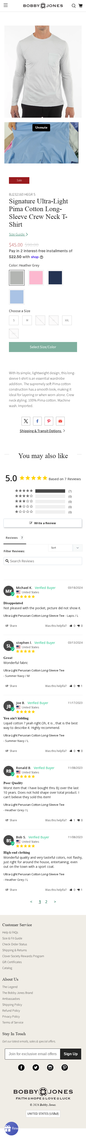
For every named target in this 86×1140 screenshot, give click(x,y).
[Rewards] (11, 1128)
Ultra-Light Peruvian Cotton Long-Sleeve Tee (33, 616)
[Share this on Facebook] (37, 421)
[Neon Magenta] (36, 277)
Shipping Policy (12, 1005)
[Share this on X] (26, 421)
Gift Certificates (12, 962)
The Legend (10, 987)
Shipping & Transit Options (41, 430)
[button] (72, 626)
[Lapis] (17, 297)
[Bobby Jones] (43, 6)
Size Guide (17, 234)
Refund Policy (11, 1010)
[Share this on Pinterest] (48, 421)
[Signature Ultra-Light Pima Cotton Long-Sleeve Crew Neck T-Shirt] (42, 72)
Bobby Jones (48, 1104)
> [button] (55, 901)
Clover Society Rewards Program (23, 956)
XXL (67, 320)
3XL (14, 334)
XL (53, 320)
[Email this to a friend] (60, 421)
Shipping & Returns (14, 950)
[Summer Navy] (55, 277)
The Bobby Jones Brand (17, 993)
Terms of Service (12, 1022)
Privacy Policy (11, 1016)
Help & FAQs (10, 932)
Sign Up (71, 1054)
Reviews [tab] (12, 538)
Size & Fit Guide (12, 938)
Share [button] (13, 626)
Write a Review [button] (45, 523)
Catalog (7, 968)
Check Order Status (14, 944)
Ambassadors (11, 999)
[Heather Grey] (17, 277)
